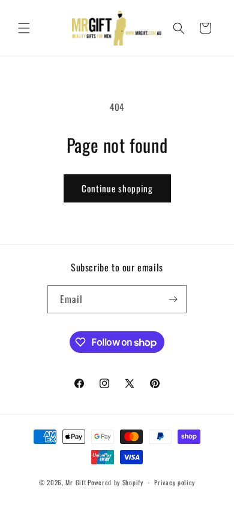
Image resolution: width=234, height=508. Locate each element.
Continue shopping (117, 188)
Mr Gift (75, 482)
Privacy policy (174, 482)
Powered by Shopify (115, 482)
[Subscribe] (173, 299)
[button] (24, 28)
